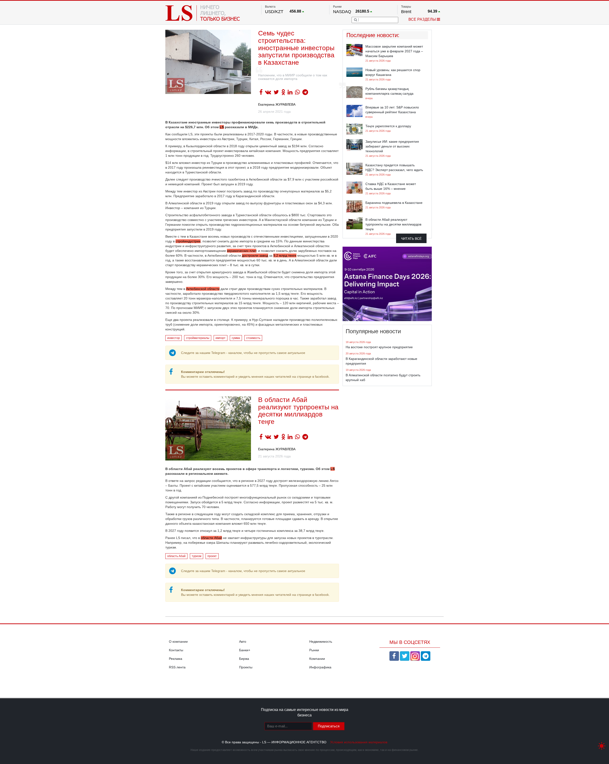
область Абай (176, 556)
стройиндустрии (188, 241)
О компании (178, 641)
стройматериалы (197, 338)
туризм (196, 556)
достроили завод (255, 255)
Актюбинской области (203, 289)
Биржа (244, 659)
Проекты (245, 667)
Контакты (176, 650)
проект (212, 556)
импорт (221, 338)
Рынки (314, 650)
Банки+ (244, 650)
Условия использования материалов (358, 742)
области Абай (211, 538)
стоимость (253, 338)
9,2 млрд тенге (284, 255)
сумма (236, 338)
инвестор (173, 338)
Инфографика (320, 667)
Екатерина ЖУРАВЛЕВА (276, 104)
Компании (317, 659)
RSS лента (177, 667)
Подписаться (328, 726)
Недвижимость (320, 641)
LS (222, 127)
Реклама (175, 659)
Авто (242, 641)
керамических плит (241, 251)
